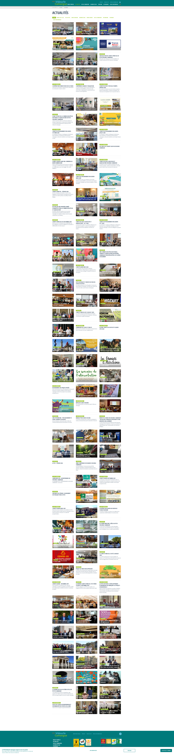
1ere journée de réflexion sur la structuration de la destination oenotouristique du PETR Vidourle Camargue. (109, 680)
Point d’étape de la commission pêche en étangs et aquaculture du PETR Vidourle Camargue (62, 117)
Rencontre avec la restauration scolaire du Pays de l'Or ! (109, 379)
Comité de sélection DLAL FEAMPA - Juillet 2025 (86, 138)
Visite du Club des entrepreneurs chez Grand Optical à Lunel (109, 711)
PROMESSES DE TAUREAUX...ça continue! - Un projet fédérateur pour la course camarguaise (85, 650)
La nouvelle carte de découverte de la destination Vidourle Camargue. (109, 666)
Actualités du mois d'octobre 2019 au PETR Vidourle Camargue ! (62, 606)
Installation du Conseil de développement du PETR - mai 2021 (109, 500)
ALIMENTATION (93, 4)
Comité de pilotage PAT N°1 (107, 471)
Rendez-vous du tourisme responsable (83, 349)
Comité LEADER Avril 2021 (59, 508)
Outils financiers (85, 4)
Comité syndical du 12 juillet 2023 (85, 312)
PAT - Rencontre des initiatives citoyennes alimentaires (85, 78)
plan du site (106, 2)
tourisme (111, 17)
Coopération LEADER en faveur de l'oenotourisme (108, 509)
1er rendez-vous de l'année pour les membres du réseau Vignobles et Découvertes (62, 183)
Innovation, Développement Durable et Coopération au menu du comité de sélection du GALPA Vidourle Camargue (63, 680)
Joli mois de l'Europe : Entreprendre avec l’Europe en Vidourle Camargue (63, 259)
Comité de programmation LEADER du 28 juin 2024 (87, 244)
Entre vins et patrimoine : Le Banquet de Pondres (108, 32)
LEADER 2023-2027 (60, 17)
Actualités (77, 4)
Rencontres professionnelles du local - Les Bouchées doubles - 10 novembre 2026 (62, 47)
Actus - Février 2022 (57, 463)
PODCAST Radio (80, 365)
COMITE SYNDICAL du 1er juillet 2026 (86, 33)
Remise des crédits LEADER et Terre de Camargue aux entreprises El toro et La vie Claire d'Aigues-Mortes (110, 635)
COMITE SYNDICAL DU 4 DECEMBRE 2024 (62, 222)
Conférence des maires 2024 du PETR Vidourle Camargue (109, 244)
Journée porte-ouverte (106, 411)
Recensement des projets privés (60, 388)
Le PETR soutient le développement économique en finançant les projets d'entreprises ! (110, 585)
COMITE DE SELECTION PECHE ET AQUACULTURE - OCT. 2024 (83, 222)
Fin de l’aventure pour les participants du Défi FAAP (60, 78)
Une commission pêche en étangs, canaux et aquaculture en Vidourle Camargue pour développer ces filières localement (110, 254)
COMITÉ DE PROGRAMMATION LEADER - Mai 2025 (86, 168)
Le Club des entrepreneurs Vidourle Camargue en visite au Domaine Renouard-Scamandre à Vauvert (86, 420)
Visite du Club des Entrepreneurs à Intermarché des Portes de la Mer (61, 705)
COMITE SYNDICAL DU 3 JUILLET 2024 (62, 245)
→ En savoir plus (93, 750)
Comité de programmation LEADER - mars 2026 (109, 78)
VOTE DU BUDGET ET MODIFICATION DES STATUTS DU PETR (85, 282)
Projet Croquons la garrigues (85, 396)
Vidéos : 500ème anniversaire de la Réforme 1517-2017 (109, 621)
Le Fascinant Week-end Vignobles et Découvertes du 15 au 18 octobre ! (62, 545)
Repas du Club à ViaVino (82, 403)
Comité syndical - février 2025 (60, 191)
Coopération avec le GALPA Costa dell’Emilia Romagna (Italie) (62, 651)
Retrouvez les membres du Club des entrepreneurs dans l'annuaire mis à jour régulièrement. (86, 329)
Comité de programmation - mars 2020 (86, 560)
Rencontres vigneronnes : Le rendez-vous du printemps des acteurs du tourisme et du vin (63, 364)
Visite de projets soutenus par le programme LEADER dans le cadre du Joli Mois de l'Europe (86, 62)
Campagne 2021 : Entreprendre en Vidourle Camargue (61, 479)
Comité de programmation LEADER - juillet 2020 (86, 545)
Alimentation (82, 17)
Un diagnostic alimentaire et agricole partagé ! (85, 440)
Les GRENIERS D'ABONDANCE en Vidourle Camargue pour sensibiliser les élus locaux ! (110, 364)
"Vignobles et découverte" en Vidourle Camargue (61, 304)
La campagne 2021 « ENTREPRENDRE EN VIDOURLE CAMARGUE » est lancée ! (62, 482)
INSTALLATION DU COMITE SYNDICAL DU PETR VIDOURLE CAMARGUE (109, 56)
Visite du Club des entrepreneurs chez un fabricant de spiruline (62, 530)
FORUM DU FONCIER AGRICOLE (107, 320)
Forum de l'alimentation (59, 441)
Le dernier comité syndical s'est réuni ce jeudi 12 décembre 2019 (86, 584)
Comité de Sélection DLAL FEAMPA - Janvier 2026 (109, 86)
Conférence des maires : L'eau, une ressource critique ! (62, 334)
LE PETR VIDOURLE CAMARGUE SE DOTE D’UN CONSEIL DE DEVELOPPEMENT (62, 621)
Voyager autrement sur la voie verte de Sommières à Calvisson (87, 696)
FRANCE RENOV (90, 17)
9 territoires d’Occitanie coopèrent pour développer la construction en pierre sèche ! (63, 88)
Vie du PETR (67, 17)
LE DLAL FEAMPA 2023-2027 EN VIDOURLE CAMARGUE (86, 304)
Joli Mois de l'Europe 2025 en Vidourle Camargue (110, 147)
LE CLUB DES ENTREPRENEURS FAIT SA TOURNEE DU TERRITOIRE (109, 183)
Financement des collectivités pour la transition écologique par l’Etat (86, 198)
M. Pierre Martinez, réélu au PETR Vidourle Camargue (109, 524)
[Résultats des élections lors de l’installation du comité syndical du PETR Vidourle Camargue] (109, 59)
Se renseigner (56, 561)
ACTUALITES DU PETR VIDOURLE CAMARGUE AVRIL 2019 (84, 621)
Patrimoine (105, 4)
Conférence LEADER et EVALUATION (85, 86)
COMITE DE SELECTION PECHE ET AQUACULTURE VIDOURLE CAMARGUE (108, 162)
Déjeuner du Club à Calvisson (84, 712)
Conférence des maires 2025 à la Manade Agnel (61, 153)
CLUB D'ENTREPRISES (114, 4)
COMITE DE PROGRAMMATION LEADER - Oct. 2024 (109, 222)
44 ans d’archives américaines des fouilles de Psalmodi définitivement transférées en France (62, 421)
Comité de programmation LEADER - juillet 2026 (62, 32)
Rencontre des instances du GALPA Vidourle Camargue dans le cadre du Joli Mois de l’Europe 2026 (63, 62)
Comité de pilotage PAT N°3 (107, 396)
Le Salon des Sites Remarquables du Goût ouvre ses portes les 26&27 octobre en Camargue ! (86, 605)
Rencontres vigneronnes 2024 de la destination (62, 289)
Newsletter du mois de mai (83, 418)
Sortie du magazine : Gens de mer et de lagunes (62, 349)
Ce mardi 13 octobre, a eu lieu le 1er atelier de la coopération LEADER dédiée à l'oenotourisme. (109, 512)
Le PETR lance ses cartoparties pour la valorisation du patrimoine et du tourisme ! (110, 650)
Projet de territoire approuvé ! (84, 569)
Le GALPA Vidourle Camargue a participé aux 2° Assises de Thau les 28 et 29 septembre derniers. (86, 680)
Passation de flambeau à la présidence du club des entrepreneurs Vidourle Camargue (109, 439)
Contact (101, 2)
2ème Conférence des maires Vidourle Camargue (86, 463)
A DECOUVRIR (80, 49)
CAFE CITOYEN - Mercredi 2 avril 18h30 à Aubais (110, 198)
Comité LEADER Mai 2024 (82, 267)
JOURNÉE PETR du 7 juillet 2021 (84, 486)
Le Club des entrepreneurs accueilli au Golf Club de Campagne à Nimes (109, 545)
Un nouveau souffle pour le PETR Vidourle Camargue (62, 636)
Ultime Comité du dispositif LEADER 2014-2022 (109, 328)
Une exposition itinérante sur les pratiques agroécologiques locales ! (87, 108)
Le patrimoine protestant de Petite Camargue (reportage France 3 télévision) (62, 665)
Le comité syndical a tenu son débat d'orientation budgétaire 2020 (63, 576)
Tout (54, 17)
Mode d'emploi (71, 4)
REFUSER (129, 750)
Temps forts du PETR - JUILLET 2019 (109, 607)
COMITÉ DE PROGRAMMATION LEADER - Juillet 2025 (109, 132)
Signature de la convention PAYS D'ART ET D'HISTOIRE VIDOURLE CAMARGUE (85, 152)
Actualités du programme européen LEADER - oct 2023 (63, 319)
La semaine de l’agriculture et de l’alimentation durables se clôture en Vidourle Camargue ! (86, 122)
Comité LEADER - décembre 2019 (60, 584)
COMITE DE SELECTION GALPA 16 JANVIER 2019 (86, 636)
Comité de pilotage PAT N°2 (107, 456)
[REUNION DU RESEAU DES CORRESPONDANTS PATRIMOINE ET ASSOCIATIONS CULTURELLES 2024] (108, 213)
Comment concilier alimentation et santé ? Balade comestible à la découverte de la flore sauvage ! (63, 379)
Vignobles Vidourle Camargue (85, 501)
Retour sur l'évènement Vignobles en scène (110, 123)
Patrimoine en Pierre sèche (60, 109)
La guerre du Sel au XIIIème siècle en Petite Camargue (62, 690)
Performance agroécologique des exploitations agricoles (86, 455)
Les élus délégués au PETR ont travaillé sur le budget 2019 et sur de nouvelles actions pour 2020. (86, 587)
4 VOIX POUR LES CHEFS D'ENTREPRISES (86, 516)
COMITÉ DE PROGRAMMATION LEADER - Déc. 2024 (86, 213)
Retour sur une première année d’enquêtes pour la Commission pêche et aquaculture (62, 208)
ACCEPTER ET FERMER (166, 750)
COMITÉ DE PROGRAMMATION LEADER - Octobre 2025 (62, 132)
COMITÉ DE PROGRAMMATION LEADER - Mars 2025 (85, 177)
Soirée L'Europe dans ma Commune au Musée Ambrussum (62, 162)
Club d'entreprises (57, 19)
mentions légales (76, 733)
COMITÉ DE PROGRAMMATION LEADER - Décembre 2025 (109, 108)
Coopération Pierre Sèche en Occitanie (62, 86)
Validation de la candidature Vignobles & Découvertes (108, 576)
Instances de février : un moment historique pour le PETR (61, 494)
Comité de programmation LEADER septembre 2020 (86, 530)
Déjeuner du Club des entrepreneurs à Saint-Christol (109, 696)
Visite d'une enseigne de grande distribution (61, 707)
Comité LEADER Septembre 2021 (107, 478)
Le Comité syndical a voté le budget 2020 (109, 554)
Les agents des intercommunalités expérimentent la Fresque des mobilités (109, 273)
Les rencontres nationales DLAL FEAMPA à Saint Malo (61, 274)
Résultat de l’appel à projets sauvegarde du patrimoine (84, 666)
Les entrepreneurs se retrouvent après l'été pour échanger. (86, 405)
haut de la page (120, 734)
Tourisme (100, 4)
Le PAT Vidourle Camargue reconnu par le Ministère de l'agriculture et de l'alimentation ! (62, 454)
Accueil (61, 7)
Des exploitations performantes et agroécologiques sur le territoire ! (110, 349)
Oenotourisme (74, 17)
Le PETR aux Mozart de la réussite (109, 305)
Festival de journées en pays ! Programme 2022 (61, 410)
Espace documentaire (114, 2)
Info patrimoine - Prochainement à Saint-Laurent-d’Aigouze (62, 418)
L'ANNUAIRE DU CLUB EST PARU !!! (84, 327)
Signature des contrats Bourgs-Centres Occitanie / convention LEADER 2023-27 (85, 258)
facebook (120, 2)
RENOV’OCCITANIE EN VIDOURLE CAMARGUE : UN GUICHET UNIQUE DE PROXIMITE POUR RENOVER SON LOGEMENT (110, 419)
